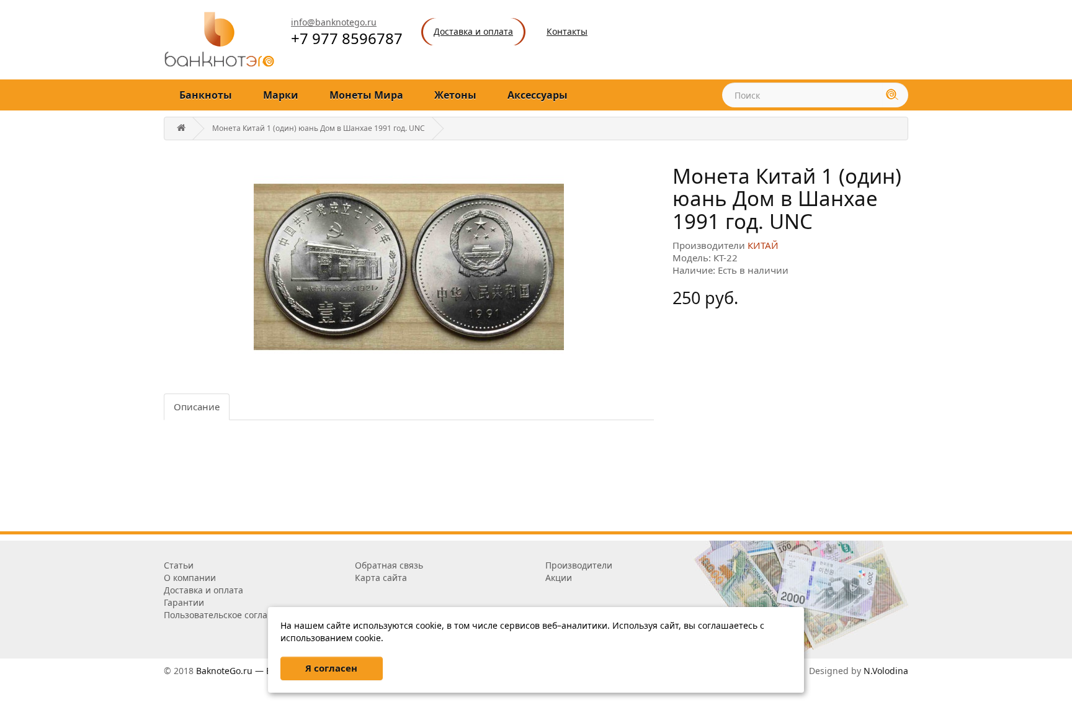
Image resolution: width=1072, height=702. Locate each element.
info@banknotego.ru (334, 22)
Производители (578, 565)
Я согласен (331, 668)
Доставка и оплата (203, 590)
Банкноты (205, 95)
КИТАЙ (763, 245)
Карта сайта (381, 577)
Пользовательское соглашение (230, 615)
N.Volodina (886, 671)
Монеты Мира (366, 95)
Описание (197, 406)
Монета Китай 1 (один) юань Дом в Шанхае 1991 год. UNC (318, 128)
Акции (558, 577)
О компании (190, 577)
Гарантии (184, 602)
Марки (280, 95)
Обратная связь (389, 565)
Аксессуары (537, 95)
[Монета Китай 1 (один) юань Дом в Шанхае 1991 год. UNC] (409, 267)
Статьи (179, 565)
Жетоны (455, 95)
